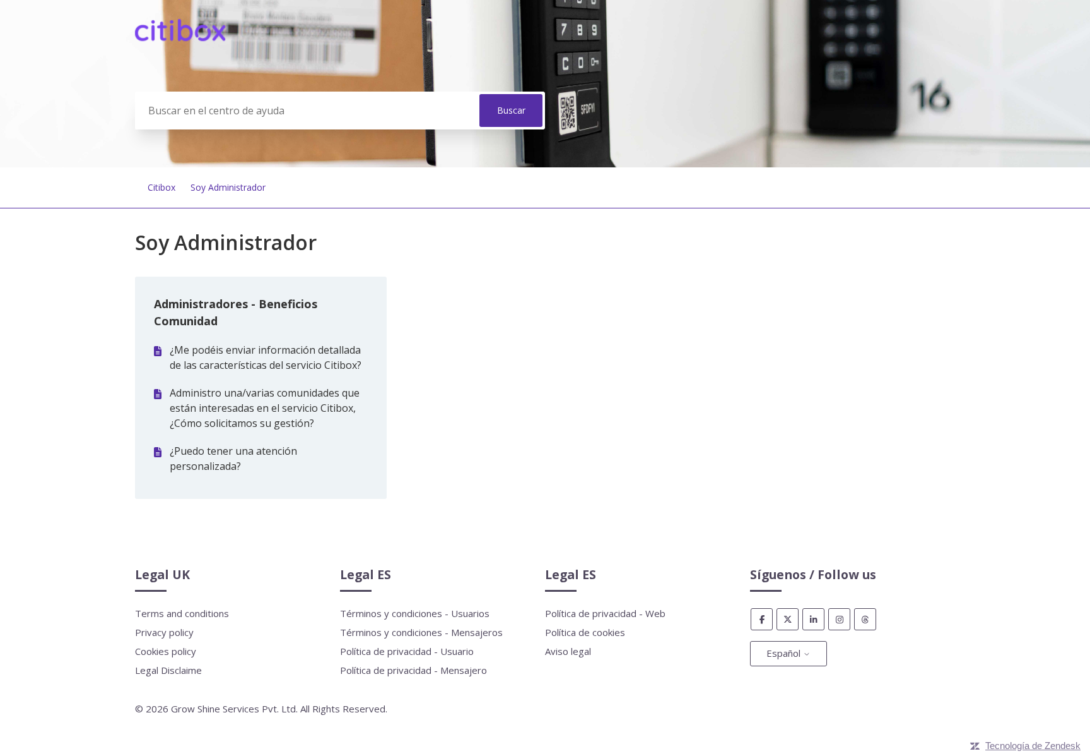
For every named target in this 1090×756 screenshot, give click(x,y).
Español (784, 653)
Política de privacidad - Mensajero (413, 670)
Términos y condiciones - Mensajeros (421, 632)
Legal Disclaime (168, 670)
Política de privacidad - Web (605, 613)
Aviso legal (568, 651)
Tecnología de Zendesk (1033, 745)
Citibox (161, 187)
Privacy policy (164, 632)
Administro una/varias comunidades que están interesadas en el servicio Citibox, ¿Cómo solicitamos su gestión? (265, 408)
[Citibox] (180, 37)
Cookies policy (165, 651)
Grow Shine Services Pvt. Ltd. (234, 708)
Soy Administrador (228, 187)
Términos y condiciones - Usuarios (414, 613)
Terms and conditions (182, 613)
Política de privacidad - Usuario (407, 651)
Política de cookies (585, 632)
